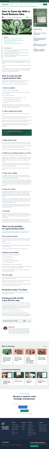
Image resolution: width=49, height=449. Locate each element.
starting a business (20, 62)
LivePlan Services (31, 426)
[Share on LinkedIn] (31, 17)
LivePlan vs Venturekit (43, 430)
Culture (23, 429)
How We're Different (15, 426)
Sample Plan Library (31, 432)
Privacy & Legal (19, 444)
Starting (10, 9)
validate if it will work (25, 302)
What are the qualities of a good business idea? (13, 40)
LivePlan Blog (4, 9)
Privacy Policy (30, 413)
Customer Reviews (15, 427)
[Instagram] (2, 442)
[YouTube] (7, 442)
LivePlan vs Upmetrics (43, 429)
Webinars (29, 427)
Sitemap (29, 435)
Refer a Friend (30, 430)
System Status (14, 432)
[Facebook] (4, 442)
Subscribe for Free (34, 446)
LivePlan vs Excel (42, 426)
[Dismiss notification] (47, 1)
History (23, 427)
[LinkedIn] (6, 442)
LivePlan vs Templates (43, 424)
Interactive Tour (15, 424)
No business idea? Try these (9, 41)
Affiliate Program (31, 429)
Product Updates (15, 429)
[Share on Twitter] (27, 17)
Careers (23, 426)
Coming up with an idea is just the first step (13, 43)
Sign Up (45, 4)
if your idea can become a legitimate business (20, 315)
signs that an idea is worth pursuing (9, 232)
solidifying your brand (13, 205)
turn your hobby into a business (11, 178)
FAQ (12, 430)
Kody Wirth (6, 17)
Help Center (30, 424)
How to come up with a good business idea (12, 38)
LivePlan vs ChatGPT (43, 427)
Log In (41, 4)
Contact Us (24, 424)
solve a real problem (14, 90)
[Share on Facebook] (29, 17)
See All (44, 346)
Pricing (26, 4)
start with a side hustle (27, 181)
